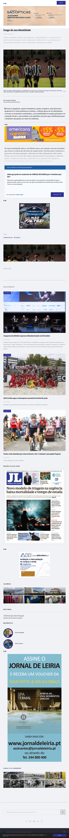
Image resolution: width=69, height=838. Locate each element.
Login (64, 1)
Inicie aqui (19, 194)
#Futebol (17, 237)
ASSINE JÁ (57, 194)
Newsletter (16, 1)
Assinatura (56, 1)
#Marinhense (8, 237)
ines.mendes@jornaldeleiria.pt (11, 102)
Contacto (7, 1)
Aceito (59, 835)
